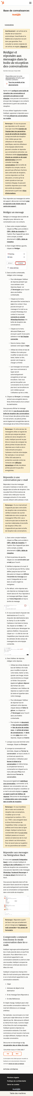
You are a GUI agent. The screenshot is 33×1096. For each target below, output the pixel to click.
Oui (8, 1054)
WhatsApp (7, 872)
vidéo (17, 735)
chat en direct (10, 875)
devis (27, 733)
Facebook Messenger (18, 872)
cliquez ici (23, 46)
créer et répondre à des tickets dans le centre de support (16, 203)
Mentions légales (13, 1077)
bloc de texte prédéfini (20, 725)
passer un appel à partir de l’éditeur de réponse (15, 793)
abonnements (10, 78)
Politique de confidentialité (16, 1081)
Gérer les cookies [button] (13, 1084)
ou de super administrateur (16, 157)
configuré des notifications (12, 865)
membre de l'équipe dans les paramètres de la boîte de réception (16, 131)
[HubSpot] (2, 2)
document (25, 722)
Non (17, 1054)
